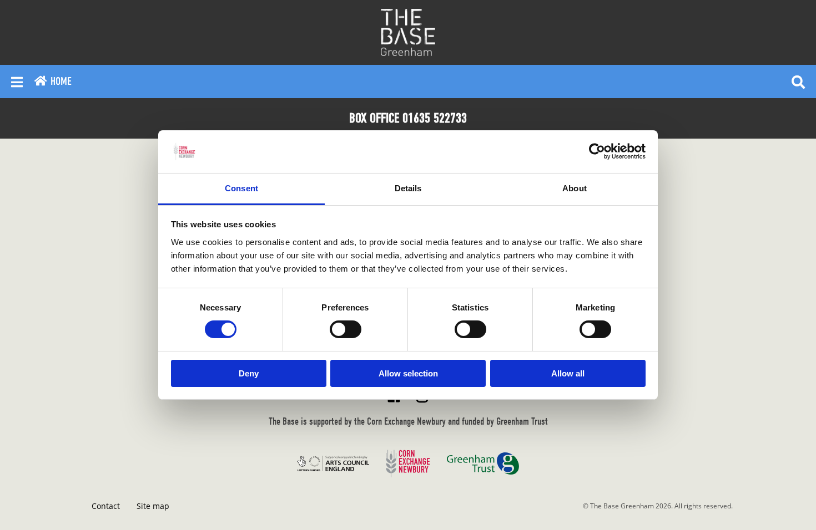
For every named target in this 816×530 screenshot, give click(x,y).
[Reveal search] (798, 81)
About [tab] (574, 188)
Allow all (568, 373)
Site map (153, 506)
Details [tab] (408, 188)
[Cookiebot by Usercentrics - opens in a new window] (597, 151)
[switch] (345, 329)
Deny (249, 373)
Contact (106, 506)
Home (60, 81)
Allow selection (408, 373)
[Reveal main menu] (17, 81)
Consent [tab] (241, 188)
